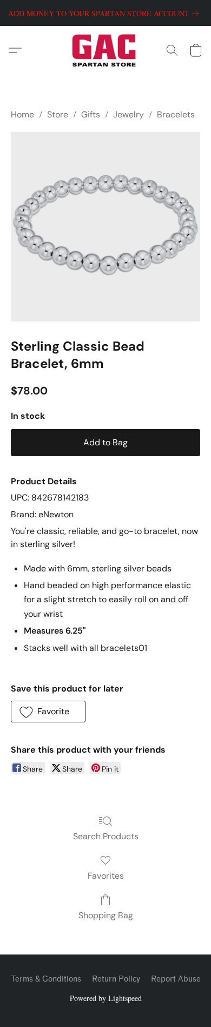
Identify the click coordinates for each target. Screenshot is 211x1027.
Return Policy (116, 979)
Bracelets (176, 114)
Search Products (106, 836)
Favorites (106, 875)
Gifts (90, 114)
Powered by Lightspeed (106, 998)
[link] (105, 13)
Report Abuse (176, 979)
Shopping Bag (105, 915)
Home (22, 114)
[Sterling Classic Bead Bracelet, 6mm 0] (105, 226)
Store (57, 114)
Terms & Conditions (46, 979)
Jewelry (128, 114)
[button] (105, 50)
